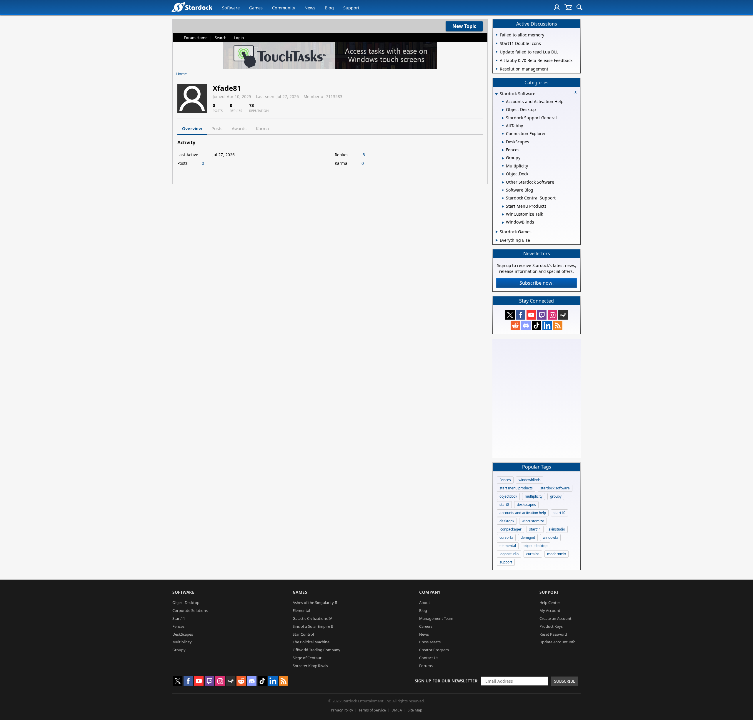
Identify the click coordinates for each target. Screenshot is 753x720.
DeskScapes (182, 634)
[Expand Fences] (503, 150)
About (424, 602)
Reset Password (553, 634)
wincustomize (533, 520)
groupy (556, 496)
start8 (504, 504)
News (309, 8)
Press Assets (430, 642)
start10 (559, 512)
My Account (549, 610)
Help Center (549, 602)
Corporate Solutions (190, 610)
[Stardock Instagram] (552, 315)
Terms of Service (372, 710)
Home (181, 73)
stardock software (555, 488)
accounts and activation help (522, 512)
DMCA (397, 710)
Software (231, 8)
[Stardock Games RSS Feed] (557, 325)
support (505, 562)
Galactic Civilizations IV (312, 618)
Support (351, 8)
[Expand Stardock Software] (496, 94)
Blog (329, 8)
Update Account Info (557, 642)
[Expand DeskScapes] (503, 142)
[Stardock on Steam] (563, 315)
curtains (532, 553)
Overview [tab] (192, 128)
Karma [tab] (262, 128)
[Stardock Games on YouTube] (531, 315)
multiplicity (533, 496)
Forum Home (195, 37)
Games (256, 8)
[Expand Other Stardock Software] (503, 182)
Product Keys (551, 626)
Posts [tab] (216, 128)
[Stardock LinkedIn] (547, 325)
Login (239, 37)
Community (283, 8)
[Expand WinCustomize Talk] (503, 214)
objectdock (508, 496)
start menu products (516, 488)
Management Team (436, 618)
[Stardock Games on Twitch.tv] (542, 315)
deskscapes (526, 504)
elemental (507, 545)
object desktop (535, 545)
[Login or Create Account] (557, 7)
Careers (425, 626)
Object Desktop (185, 602)
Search (220, 37)
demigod (528, 537)
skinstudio (557, 529)
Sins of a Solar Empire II (313, 626)
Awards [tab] (239, 128)
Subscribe (564, 681)
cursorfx (506, 537)
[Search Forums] (579, 7)
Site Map (415, 710)
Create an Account (555, 618)
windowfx (550, 537)
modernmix (556, 553)
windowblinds (530, 479)
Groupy (179, 649)
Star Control (303, 634)
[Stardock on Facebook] (520, 315)
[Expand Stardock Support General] (503, 118)
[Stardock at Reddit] (515, 325)
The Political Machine (311, 642)
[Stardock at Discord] (526, 325)
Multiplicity (182, 642)
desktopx (506, 520)
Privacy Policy (342, 710)
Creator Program (434, 649)
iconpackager (510, 529)
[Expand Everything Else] (497, 240)
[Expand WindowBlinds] (503, 222)
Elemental (301, 610)
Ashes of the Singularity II (315, 602)
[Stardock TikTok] (536, 325)
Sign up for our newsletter (446, 681)
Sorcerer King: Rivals (310, 665)
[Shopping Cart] (568, 7)
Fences (505, 479)
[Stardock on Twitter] (510, 315)
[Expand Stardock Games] (497, 231)
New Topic (464, 26)
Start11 (178, 618)
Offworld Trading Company (316, 649)
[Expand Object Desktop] (503, 109)
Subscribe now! (536, 283)
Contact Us (428, 657)
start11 (535, 529)
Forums (426, 665)
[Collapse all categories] (575, 92)
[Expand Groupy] (503, 158)
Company (430, 592)
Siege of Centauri (307, 657)
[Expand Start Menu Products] (503, 206)
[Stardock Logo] (192, 7)
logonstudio (509, 553)
